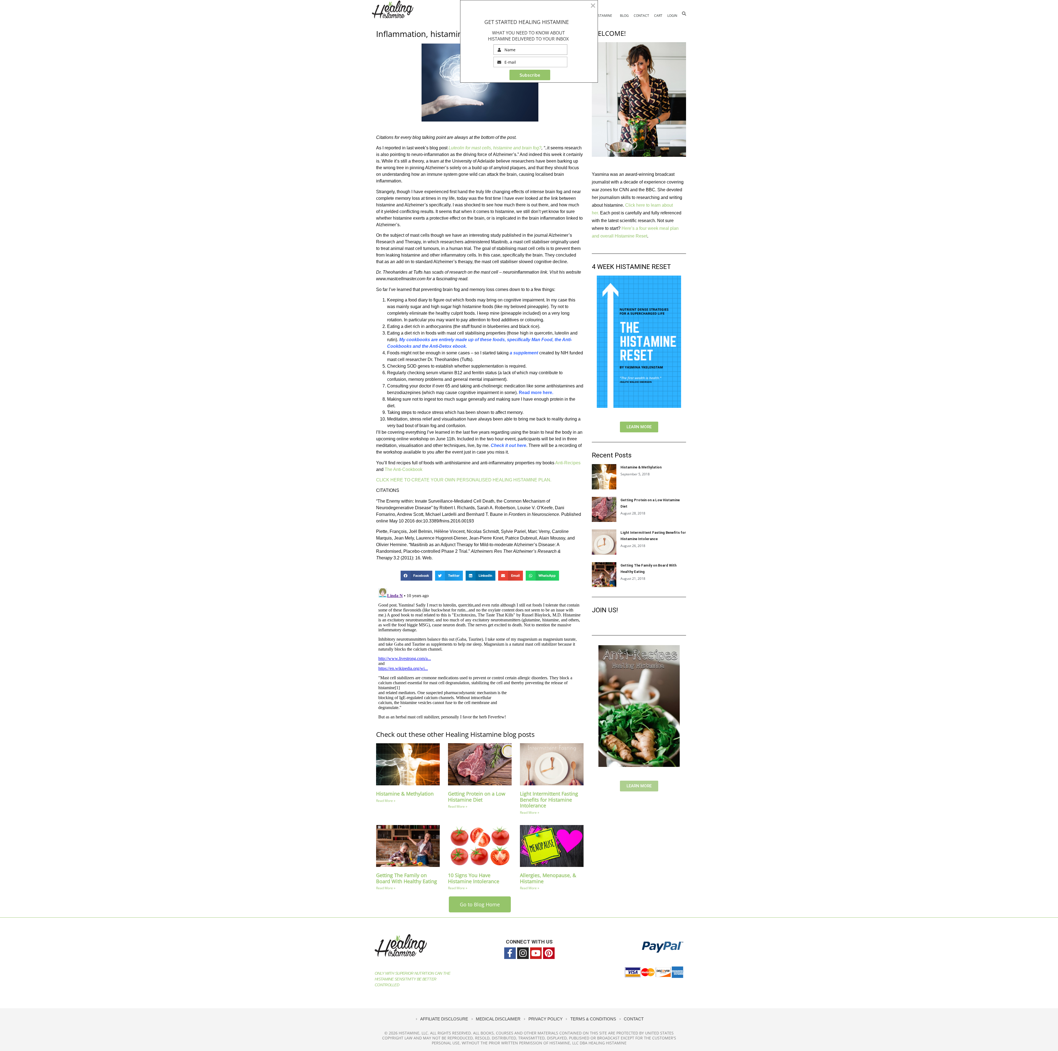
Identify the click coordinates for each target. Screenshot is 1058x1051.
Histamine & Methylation (405, 793)
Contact (641, 15)
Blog (624, 15)
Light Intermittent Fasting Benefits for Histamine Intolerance (549, 799)
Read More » (385, 800)
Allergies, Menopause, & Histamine (548, 878)
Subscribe (530, 75)
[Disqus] (480, 655)
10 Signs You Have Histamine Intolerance (473, 878)
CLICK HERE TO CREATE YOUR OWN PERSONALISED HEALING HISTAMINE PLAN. (464, 480)
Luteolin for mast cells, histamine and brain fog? (495, 147)
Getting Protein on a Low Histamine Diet (476, 796)
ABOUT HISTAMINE (597, 15)
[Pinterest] (549, 953)
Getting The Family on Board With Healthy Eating (406, 878)
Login (672, 15)
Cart (658, 15)
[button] (684, 13)
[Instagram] (523, 953)
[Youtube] (536, 953)
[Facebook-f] (510, 953)
